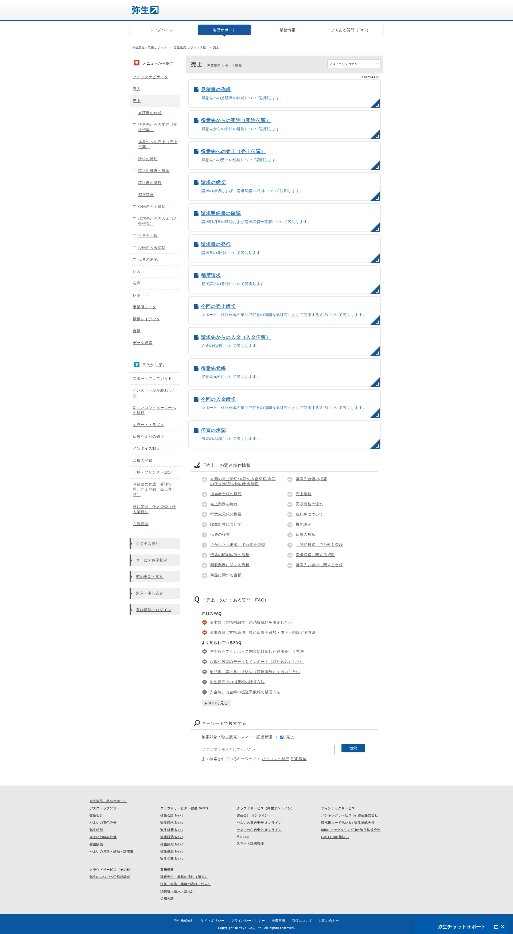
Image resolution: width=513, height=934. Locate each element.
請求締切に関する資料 (315, 555)
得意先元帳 (148, 235)
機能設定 (304, 524)
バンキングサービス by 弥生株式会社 (349, 815)
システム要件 (148, 543)
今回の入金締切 (152, 247)
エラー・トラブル (148, 425)
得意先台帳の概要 (311, 479)
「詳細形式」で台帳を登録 (319, 544)
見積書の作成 (150, 113)
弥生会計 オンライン (252, 815)
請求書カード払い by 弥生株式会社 (348, 822)
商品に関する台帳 (226, 575)
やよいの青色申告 (103, 822)
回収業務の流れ (309, 504)
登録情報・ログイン (153, 610)
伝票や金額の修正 (148, 436)
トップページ (161, 30)
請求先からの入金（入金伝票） (157, 221)
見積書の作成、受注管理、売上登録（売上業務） (152, 489)
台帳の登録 (143, 460)
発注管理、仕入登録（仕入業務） (154, 509)
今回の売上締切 (152, 206)
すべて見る (218, 703)
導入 (137, 89)
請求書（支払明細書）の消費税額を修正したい (251, 622)
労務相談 (167, 898)
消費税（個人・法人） (177, 891)
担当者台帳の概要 (226, 494)
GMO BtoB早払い (335, 837)
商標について (302, 921)
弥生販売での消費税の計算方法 (237, 682)
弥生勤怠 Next (171, 851)
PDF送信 (299, 759)
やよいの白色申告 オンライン (259, 830)
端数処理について (226, 524)
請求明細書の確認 (154, 171)
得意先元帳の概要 (226, 514)
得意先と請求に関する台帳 (319, 565)
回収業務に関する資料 (230, 565)
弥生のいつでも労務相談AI (110, 877)
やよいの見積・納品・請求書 (112, 851)
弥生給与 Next (171, 844)
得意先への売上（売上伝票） (157, 144)
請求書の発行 (150, 183)
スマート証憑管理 (250, 843)
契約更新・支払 (150, 577)
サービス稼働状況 (152, 560)
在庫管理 (141, 524)
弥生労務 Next (171, 859)
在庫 (137, 283)
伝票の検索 (220, 534)
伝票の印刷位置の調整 (230, 555)
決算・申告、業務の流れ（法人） (185, 884)
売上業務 (304, 494)
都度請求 (146, 195)
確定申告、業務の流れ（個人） (184, 877)
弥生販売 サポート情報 (190, 47)
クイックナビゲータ (150, 77)
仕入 (137, 271)
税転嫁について (309, 514)
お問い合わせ (329, 921)
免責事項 (278, 921)
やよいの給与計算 (103, 837)
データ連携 (143, 343)
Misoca (243, 837)
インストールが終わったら (154, 393)
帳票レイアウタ (146, 319)
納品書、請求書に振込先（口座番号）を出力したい (255, 672)
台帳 (137, 331)
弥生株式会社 (184, 921)
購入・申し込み (150, 593)
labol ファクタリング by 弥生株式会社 (350, 830)
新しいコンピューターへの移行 (154, 410)
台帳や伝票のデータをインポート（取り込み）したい (257, 661)
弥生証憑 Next (171, 837)
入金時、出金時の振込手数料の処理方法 (245, 692)
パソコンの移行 (275, 759)
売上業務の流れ (224, 504)
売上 (290, 737)
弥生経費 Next (171, 830)
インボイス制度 (146, 448)
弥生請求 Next (171, 822)
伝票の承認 (148, 259)
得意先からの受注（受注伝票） (157, 127)
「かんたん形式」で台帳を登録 (237, 544)
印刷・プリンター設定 (152, 472)
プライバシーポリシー (248, 921)
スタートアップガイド (152, 378)
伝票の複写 (306, 534)
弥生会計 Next (171, 815)
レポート (141, 295)
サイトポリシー (212, 921)
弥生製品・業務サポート (149, 47)
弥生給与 (96, 830)
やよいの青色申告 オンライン (259, 822)
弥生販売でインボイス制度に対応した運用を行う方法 (257, 651)
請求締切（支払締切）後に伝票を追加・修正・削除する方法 (263, 632)
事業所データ (144, 307)
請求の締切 (148, 159)
